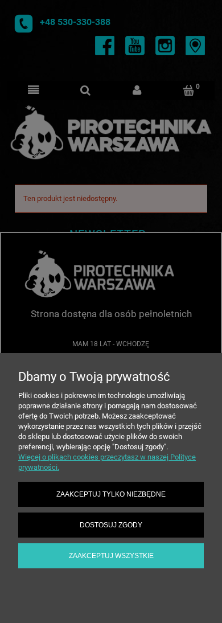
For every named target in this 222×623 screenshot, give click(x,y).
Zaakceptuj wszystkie (111, 555)
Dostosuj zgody (111, 524)
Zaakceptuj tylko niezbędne (111, 494)
